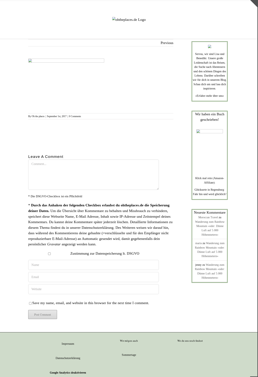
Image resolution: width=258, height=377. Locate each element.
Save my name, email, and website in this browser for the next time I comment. (90, 303)
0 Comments (75, 116)
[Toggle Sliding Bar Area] (253, 3)
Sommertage (129, 354)
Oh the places (38, 116)
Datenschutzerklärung (97, 228)
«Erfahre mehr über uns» (209, 95)
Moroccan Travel (208, 217)
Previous (167, 43)
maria (198, 243)
